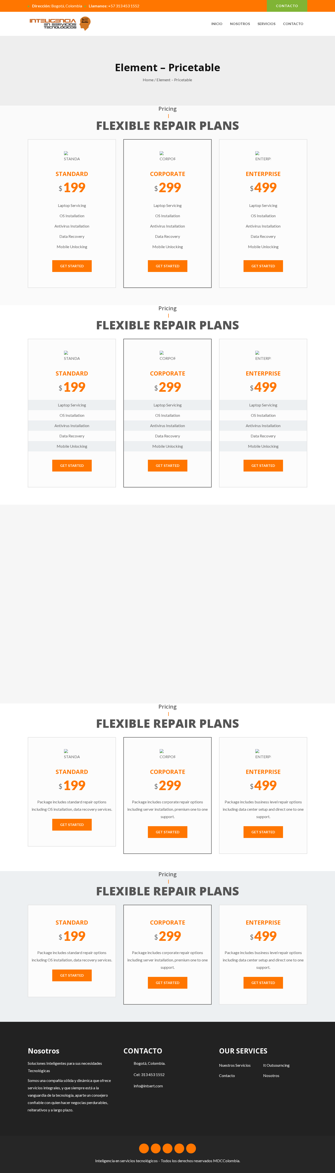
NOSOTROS (240, 24)
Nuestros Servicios (235, 1065)
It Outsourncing (276, 1065)
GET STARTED (72, 266)
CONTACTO (287, 6)
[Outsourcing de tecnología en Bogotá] (60, 23)
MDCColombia (226, 1160)
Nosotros (271, 1075)
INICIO (216, 24)
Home (148, 79)
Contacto (227, 1075)
